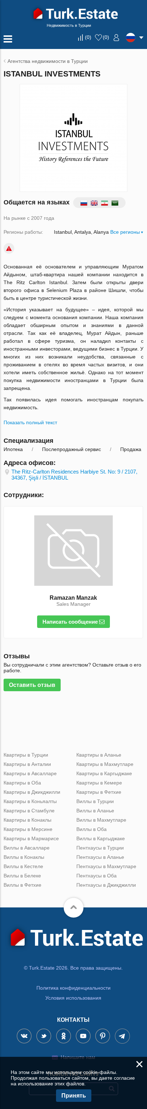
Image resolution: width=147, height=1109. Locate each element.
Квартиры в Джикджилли (32, 792)
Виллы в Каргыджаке (100, 838)
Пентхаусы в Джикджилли (106, 885)
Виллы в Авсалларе (27, 848)
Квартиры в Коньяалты (30, 801)
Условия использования (73, 998)
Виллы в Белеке (22, 875)
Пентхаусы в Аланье (100, 857)
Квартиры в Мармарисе (31, 838)
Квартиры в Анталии (27, 764)
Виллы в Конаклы (24, 857)
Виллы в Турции (95, 801)
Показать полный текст (30, 422)
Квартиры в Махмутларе (104, 764)
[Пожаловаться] (9, 248)
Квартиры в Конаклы (27, 820)
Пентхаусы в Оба (96, 875)
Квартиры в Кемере (99, 783)
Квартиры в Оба (22, 783)
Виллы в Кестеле (23, 866)
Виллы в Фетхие (22, 885)
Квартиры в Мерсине (28, 829)
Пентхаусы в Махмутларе (106, 866)
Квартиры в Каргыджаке (104, 773)
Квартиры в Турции (26, 755)
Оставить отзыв (32, 685)
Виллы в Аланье (95, 810)
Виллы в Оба (91, 829)
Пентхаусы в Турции (100, 848)
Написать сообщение (70, 622)
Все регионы (125, 232)
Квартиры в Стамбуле (29, 810)
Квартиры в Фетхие (98, 792)
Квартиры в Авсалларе (30, 773)
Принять (73, 1096)
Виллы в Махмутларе (101, 820)
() (88, 37)
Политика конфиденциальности (73, 988)
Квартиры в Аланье (98, 755)
